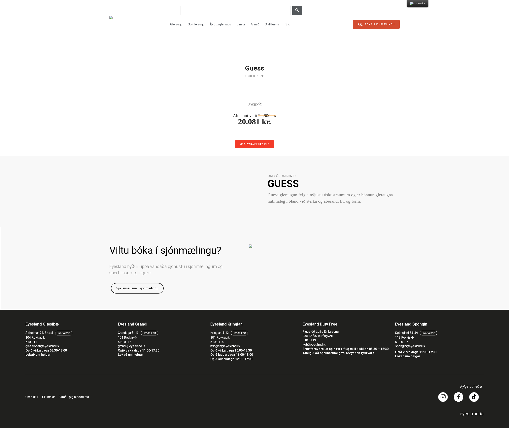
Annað (255, 24)
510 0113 (309, 340)
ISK (287, 24)
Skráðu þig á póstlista (74, 397)
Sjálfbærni (272, 24)
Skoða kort (63, 333)
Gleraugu (176, 24)
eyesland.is (472, 413)
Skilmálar (48, 397)
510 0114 (217, 342)
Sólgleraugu (196, 24)
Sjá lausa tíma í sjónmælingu (137, 288)
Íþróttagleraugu (220, 24)
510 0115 (401, 342)
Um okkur (31, 397)
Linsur (241, 24)
